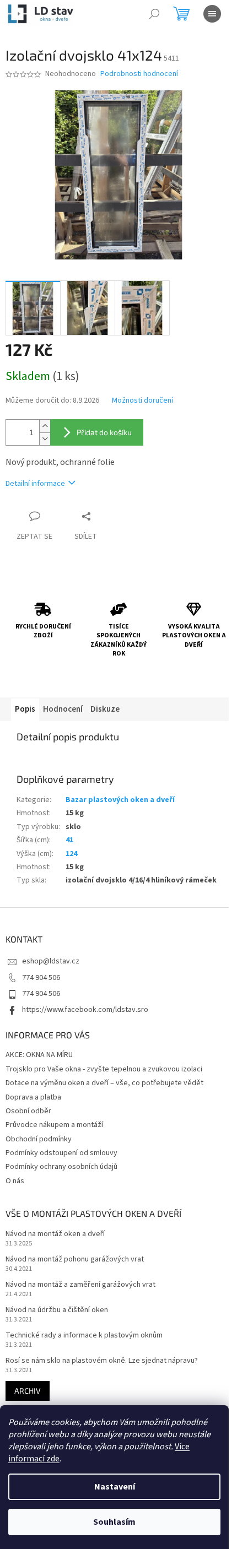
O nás (15, 1181)
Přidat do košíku (104, 432)
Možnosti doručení (142, 401)
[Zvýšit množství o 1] (44, 426)
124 (71, 853)
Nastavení (114, 1487)
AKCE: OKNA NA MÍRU (39, 1054)
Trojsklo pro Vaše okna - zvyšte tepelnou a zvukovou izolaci (104, 1069)
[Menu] (212, 14)
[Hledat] (154, 14)
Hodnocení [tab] (63, 709)
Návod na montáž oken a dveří (55, 1234)
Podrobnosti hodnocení (139, 74)
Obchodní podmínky (39, 1139)
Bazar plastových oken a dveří (120, 799)
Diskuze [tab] (105, 709)
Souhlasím (114, 1522)
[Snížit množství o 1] (44, 438)
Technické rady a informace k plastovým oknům (84, 1335)
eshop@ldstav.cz (50, 961)
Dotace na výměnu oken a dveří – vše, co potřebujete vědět (104, 1082)
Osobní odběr (28, 1111)
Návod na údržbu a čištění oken (57, 1310)
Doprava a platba (33, 1097)
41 (69, 840)
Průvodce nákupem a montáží (54, 1124)
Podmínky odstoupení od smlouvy (61, 1152)
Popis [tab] (25, 709)
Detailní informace (35, 483)
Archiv (27, 1390)
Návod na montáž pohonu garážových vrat (75, 1259)
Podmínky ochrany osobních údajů (61, 1166)
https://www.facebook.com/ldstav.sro (85, 1009)
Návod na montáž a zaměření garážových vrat (80, 1285)
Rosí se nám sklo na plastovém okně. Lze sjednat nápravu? (102, 1361)
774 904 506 (41, 977)
